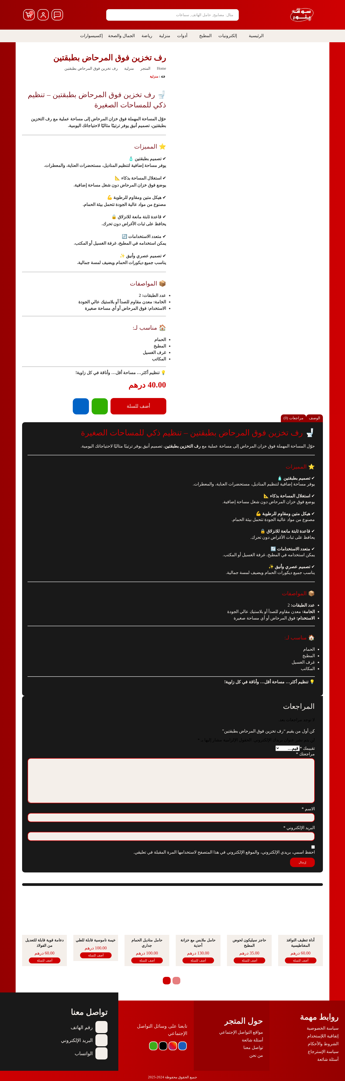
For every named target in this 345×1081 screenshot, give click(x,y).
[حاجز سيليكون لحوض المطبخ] (249, 913)
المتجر (145, 68)
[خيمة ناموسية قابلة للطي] (95, 913)
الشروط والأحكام (323, 1043)
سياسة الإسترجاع (323, 1051)
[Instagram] (172, 1045)
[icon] (57, 15)
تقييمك (307, 748)
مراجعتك (305, 754)
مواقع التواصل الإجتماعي (241, 1032)
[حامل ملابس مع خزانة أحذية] (198, 913)
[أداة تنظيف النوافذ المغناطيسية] (300, 913)
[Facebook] (81, 406)
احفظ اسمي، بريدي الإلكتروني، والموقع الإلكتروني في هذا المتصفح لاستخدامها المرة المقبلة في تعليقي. (224, 852)
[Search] (112, 15)
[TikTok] (163, 1045)
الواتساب (84, 1053)
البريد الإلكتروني (299, 827)
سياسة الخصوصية (323, 1028)
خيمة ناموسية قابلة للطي (96, 940)
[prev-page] (176, 980)
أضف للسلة (300, 960)
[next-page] (167, 980)
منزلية (129, 68)
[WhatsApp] (100, 406)
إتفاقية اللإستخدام (323, 1036)
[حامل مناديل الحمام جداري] (147, 913)
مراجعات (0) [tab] (293, 418)
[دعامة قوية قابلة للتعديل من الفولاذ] (44, 913)
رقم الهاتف (82, 1027)
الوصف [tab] (314, 418)
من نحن (256, 1055)
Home (161, 68)
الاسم (308, 809)
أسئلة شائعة (328, 1059)
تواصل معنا (253, 1047)
